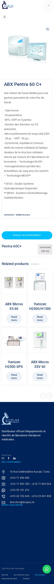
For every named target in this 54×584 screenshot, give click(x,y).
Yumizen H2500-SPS (14, 364)
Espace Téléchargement (27, 235)
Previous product (43, 395)
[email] (3, 458)
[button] (46, 569)
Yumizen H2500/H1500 (40, 306)
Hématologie (23, 215)
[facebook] (8, 458)
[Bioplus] (10, 418)
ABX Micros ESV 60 (40, 364)
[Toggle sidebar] (4, 17)
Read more (14, 318)
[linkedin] (14, 458)
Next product (49, 395)
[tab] (27, 235)
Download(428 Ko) (45, 249)
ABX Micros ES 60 (14, 306)
